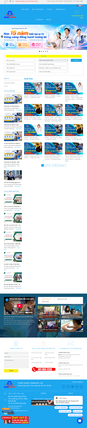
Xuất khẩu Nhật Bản (9, 83)
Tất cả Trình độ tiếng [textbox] (44, 71)
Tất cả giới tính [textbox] (11, 68)
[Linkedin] (13, 1)
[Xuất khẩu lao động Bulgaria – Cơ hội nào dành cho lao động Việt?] (13, 99)
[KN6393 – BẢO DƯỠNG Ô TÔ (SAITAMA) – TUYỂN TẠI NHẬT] (74, 110)
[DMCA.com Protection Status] (9, 413)
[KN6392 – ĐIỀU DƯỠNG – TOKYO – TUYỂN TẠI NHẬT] (33, 130)
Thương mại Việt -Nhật (50, 353)
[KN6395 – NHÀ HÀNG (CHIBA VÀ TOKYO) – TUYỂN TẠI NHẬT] (33, 110)
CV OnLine (39, 19)
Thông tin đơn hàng (36, 352)
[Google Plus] (7, 1)
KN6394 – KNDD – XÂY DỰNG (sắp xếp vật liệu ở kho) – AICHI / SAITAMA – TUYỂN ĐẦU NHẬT (53, 119)
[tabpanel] (49, 319)
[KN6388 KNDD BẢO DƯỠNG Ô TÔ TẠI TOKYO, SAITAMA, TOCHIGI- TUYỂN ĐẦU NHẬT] (54, 148)
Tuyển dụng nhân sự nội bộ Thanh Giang (26, 1)
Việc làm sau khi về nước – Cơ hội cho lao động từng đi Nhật (12, 225)
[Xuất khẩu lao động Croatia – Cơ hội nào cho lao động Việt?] (13, 117)
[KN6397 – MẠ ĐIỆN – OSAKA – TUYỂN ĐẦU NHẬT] (54, 88)
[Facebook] (5, 1)
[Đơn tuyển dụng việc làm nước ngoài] (43, 37)
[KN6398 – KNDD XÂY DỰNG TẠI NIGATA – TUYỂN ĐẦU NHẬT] (33, 88)
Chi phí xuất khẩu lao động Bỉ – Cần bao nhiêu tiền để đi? (12, 144)
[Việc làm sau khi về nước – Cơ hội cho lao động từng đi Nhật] (13, 218)
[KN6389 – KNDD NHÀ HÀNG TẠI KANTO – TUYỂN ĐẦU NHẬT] (33, 148)
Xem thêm (19, 110)
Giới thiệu (25, 9)
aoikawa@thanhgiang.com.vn (20, 410)
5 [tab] (47, 51)
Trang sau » (62, 165)
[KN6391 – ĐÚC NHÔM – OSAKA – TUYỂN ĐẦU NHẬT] (54, 130)
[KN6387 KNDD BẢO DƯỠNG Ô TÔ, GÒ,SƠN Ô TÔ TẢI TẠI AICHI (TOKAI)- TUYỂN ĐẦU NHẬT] (74, 148)
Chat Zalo (6, 409)
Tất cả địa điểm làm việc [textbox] (13, 64)
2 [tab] (41, 51)
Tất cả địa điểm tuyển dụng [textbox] (46, 64)
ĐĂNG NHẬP (79, 1)
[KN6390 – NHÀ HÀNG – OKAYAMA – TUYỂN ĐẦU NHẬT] (74, 130)
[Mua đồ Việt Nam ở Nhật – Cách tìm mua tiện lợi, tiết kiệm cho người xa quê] (13, 277)
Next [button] (85, 36)
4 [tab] (45, 51)
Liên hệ (48, 19)
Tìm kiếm (76, 60)
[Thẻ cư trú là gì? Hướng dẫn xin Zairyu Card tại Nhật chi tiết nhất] (13, 199)
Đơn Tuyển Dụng (37, 9)
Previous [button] (2, 36)
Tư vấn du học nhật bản (36, 358)
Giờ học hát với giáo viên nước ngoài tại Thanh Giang (18, 316)
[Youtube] (10, 1)
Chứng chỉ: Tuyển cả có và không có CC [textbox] (50, 68)
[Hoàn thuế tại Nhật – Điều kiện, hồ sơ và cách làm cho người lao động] (13, 236)
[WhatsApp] (5, 3)
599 (55, 165)
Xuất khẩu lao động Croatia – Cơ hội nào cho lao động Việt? (13, 125)
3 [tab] (43, 51)
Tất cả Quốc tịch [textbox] (11, 71)
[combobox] (21, 60)
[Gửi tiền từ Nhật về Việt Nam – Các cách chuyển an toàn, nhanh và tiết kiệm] (13, 257)
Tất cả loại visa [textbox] (11, 60)
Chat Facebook (7, 411)
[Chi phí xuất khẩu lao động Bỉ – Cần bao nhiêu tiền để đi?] (13, 136)
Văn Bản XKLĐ (60, 9)
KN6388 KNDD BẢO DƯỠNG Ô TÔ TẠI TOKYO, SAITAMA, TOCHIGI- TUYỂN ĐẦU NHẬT (53, 157)
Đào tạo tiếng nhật (50, 357)
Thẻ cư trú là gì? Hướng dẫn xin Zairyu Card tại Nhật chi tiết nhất (12, 207)
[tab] (46, 299)
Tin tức (49, 9)
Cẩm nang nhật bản (36, 362)
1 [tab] (39, 51)
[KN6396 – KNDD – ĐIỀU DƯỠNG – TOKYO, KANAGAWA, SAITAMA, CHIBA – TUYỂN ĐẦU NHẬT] (74, 88)
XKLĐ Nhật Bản (49, 362)
